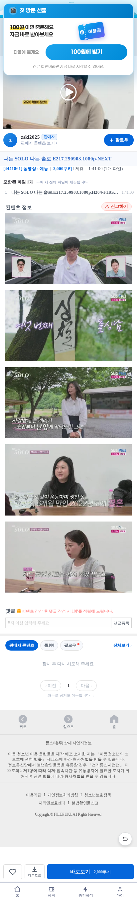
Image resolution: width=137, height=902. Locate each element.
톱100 (49, 645)
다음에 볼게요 (26, 52)
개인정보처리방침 (63, 795)
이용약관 (33, 795)
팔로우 (70, 645)
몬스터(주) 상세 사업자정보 (69, 743)
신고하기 (119, 206)
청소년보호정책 (97, 795)
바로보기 (90, 871)
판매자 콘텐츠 (21, 645)
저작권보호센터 (52, 803)
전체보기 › (122, 645)
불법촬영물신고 (84, 803)
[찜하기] (12, 871)
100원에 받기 (86, 52)
